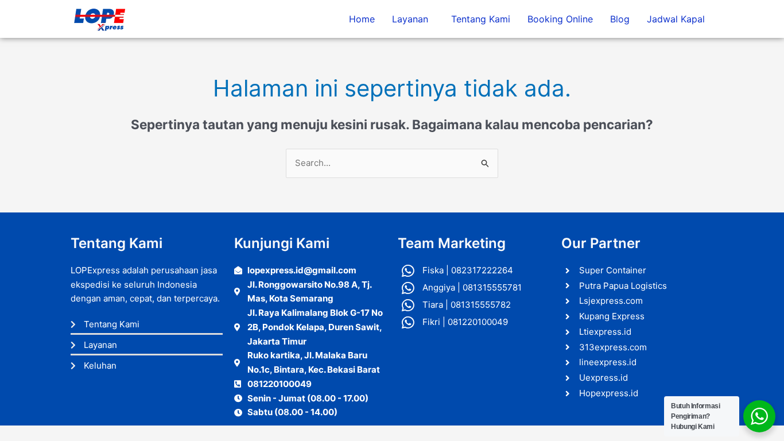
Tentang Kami (480, 19)
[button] (413, 19)
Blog (620, 19)
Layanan (410, 19)
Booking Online (560, 19)
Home (362, 19)
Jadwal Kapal (676, 19)
